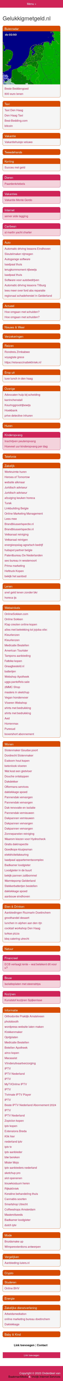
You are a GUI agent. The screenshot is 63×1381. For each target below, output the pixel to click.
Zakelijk (10, 465)
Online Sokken (14, 619)
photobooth (12, 1021)
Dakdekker (11, 781)
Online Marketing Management (24, 513)
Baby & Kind (13, 1334)
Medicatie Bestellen (17, 645)
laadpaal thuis (13, 264)
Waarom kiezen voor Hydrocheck (25, 839)
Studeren (10, 1282)
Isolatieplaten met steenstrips (23, 984)
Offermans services (17, 787)
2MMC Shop (12, 687)
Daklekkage (12, 1324)
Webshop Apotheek (17, 676)
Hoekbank (11, 410)
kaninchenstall (14, 400)
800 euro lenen (14, 94)
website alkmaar (15, 482)
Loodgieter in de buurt (18, 870)
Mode (8, 1235)
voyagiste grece (14, 357)
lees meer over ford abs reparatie (25, 290)
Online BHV (12, 1288)
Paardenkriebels (15, 184)
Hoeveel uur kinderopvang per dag (26, 446)
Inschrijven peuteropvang (20, 441)
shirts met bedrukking (18, 708)
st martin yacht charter (18, 232)
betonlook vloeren (16, 766)
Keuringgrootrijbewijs (18, 405)
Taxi (7, 104)
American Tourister (16, 650)
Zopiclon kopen (14, 1121)
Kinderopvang (13, 435)
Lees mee (11, 519)
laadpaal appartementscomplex (24, 860)
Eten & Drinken (14, 906)
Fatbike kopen (13, 661)
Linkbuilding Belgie (17, 508)
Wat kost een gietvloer (18, 771)
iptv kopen (11, 1126)
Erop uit (10, 372)
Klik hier (10, 1136)
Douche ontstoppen (17, 776)
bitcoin (9, 126)
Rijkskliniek (12, 1188)
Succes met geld (15, 167)
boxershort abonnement (19, 734)
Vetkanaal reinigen (16, 540)
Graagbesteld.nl (14, 666)
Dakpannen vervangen (19, 823)
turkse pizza (12, 933)
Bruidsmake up (14, 1241)
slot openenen (13, 1178)
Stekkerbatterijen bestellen (21, 886)
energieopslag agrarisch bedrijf (24, 545)
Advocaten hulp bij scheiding (22, 395)
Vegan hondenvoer (16, 697)
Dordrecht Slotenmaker (19, 755)
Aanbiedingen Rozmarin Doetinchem (28, 912)
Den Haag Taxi (14, 115)
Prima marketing (15, 566)
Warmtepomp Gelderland (20, 881)
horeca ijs (10, 597)
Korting (9, 161)
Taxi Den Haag (14, 110)
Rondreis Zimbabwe (17, 352)
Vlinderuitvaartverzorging (20, 1063)
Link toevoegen (24, 1345)
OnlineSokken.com (16, 614)
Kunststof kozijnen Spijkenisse (23, 1000)
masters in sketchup (17, 692)
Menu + (31, 4)
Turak (8, 503)
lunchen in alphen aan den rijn (23, 923)
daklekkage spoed (16, 792)
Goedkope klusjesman (18, 849)
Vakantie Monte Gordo (18, 200)
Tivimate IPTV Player (18, 1094)
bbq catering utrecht (17, 939)
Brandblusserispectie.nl (19, 524)
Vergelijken (12, 1256)
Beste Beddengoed (17, 88)
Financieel (11, 958)
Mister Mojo (12, 1162)
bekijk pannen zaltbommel (21, 875)
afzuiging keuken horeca (20, 498)
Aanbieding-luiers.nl (17, 1263)
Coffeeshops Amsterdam (20, 1209)
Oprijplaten (11, 1037)
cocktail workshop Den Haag (22, 928)
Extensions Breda (16, 1131)
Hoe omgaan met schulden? (22, 312)
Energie (10, 1298)
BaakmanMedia (18, 1376)
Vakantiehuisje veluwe (19, 142)
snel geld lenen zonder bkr (21, 592)
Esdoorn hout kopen (17, 761)
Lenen (8, 586)
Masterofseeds (14, 1215)
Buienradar (12, 28)
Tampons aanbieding (18, 656)
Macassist (11, 1058)
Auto (7, 242)
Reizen (9, 345)
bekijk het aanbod (15, 576)
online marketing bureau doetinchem (27, 1319)
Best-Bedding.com (16, 121)
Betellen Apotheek (16, 1047)
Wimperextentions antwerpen (23, 1247)
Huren (8, 425)
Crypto (9, 1273)
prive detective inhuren (19, 415)
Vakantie (10, 136)
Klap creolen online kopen (21, 624)
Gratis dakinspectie (16, 844)
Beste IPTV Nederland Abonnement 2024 (30, 1105)
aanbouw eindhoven (17, 896)
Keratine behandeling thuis (21, 1194)
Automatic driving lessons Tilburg (25, 285)
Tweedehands (13, 152)
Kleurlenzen (12, 635)
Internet (10, 210)
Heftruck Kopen (14, 571)
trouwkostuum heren (17, 1183)
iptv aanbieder (13, 1152)
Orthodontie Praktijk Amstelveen (24, 1016)
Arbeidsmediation (15, 1314)
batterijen (10, 671)
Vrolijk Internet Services (45, 1376)
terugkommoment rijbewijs (21, 269)
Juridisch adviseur (16, 487)
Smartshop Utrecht (16, 1204)
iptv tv (8, 1147)
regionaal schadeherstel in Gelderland (28, 296)
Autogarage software (17, 259)
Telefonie (10, 456)
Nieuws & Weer (15, 327)
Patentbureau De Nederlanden (24, 555)
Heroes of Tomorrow (17, 477)
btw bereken (12, 1157)
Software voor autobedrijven (22, 280)
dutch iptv (10, 1225)
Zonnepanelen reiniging (19, 834)
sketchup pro (12, 1173)
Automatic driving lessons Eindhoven (28, 249)
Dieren (9, 177)
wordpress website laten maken (24, 1027)
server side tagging (16, 216)
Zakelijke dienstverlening (21, 1307)
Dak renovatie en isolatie (20, 808)
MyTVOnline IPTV (16, 1084)
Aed (7, 718)
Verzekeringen (14, 336)
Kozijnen (10, 994)
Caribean (10, 226)
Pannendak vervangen (19, 797)
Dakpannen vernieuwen (19, 818)
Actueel (9, 305)
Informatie (11, 1010)
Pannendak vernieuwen (19, 813)
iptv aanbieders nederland (21, 1168)
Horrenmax (11, 723)
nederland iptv (13, 1141)
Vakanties (11, 194)
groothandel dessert (17, 918)
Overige (10, 388)
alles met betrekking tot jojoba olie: (26, 630)
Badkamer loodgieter (17, 865)
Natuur (9, 948)
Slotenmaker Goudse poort (21, 750)
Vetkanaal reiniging (17, 534)
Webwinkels (12, 607)
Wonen (9, 744)
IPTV (8, 1068)
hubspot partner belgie (18, 550)
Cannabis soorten (16, 1199)
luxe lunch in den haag (19, 378)
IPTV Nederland (15, 1074)
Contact (42, 1345)
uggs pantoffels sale (17, 682)
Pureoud (10, 729)
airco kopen (12, 1053)
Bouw (8, 978)
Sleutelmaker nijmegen (19, 254)
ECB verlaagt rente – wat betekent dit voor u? (31, 966)
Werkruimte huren (16, 472)
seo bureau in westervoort (21, 560)
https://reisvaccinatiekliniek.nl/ (23, 362)
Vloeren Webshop (16, 703)
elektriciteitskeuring (17, 855)
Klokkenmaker (13, 1032)
